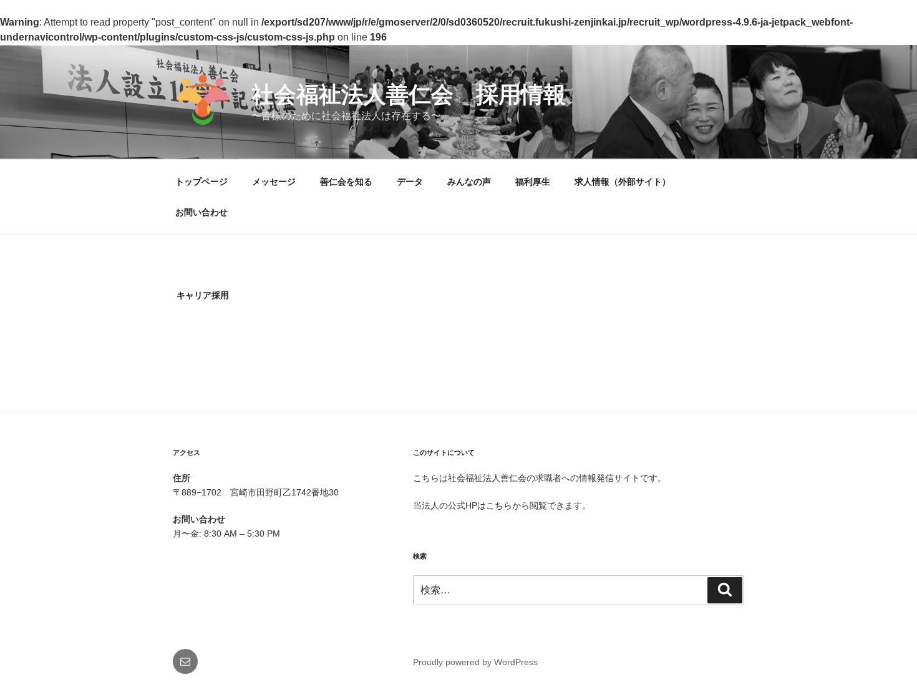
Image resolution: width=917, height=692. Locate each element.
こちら (499, 505)
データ (410, 182)
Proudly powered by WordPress (475, 662)
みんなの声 (469, 182)
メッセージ (274, 182)
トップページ (201, 182)
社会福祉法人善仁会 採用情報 (408, 94)
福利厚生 (532, 182)
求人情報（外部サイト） (623, 182)
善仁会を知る (346, 182)
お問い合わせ (201, 212)
